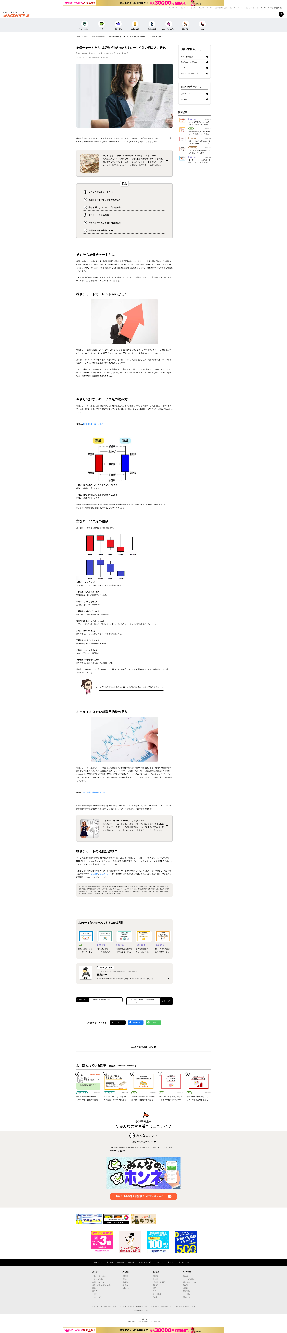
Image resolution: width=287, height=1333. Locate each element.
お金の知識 (135, 29)
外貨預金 (125, 1282)
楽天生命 (210, 8)
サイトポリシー (128, 1306)
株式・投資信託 (187, 57)
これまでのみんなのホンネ (142, 1142)
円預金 (125, 1279)
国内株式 (155, 1279)
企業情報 (95, 1306)
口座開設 (125, 1276)
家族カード (95, 1288)
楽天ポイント (105, 874)
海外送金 (125, 1285)
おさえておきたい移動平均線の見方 (105, 223)
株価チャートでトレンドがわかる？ (105, 200)
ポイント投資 (157, 1294)
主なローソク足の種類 (99, 215)
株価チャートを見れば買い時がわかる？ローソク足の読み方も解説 (136, 36)
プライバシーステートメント (110, 1306)
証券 (86, 36)
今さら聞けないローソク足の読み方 (105, 207)
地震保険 (185, 1288)
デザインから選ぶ (97, 1279)
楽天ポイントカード (252, 8)
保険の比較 (186, 1297)
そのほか (184, 99)
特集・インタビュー (169, 29)
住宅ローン (126, 1288)
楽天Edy (232, 8)
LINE (154, 1022)
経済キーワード (187, 94)
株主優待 (155, 1297)
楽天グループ (173, 8)
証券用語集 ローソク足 (93, 424)
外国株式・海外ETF (159, 1282)
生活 (101, 29)
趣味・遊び (185, 29)
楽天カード (184, 8)
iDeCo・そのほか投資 (189, 73)
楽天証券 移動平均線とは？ (95, 792)
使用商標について (167, 1306)
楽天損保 (185, 1285)
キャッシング (96, 1297)
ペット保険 (186, 1294)
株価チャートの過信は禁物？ (102, 230)
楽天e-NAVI (95, 1291)
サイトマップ (154, 1306)
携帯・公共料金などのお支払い (101, 1285)
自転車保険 (186, 1291)
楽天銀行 (193, 8)
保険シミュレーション (189, 1282)
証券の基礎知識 (98, 36)
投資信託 (155, 1285)
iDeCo (155, 1291)
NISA (183, 68)
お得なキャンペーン (98, 1282)
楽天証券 (201, 8)
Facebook (136, 1022)
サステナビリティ (156, 1321)
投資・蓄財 (118, 29)
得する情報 (152, 29)
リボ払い (95, 1294)
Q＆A (202, 29)
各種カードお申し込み (99, 1276)
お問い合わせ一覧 (143, 1321)
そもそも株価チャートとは (101, 192)
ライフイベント (84, 29)
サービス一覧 (132, 1321)
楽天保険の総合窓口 (221, 8)
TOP (78, 36)
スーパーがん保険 (188, 1279)
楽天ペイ (241, 8)
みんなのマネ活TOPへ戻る (142, 1047)
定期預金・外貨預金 (189, 62)
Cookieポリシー (142, 1306)
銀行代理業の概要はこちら (185, 1306)
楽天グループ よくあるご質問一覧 (271, 8)
